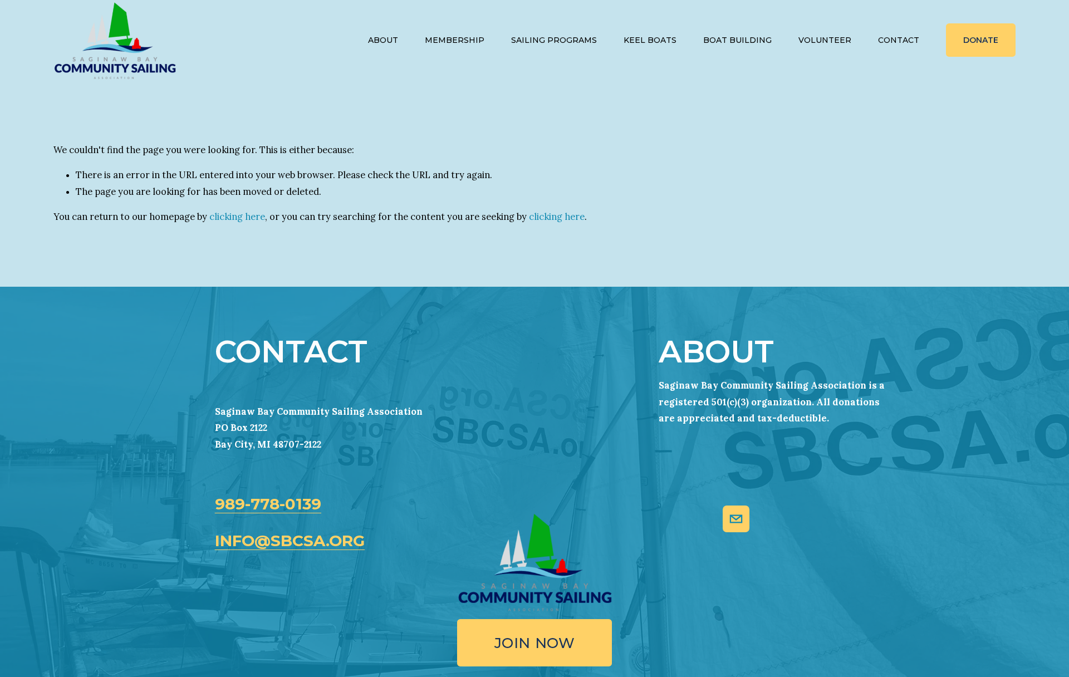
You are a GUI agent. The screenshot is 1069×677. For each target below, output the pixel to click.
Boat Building (737, 40)
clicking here (237, 216)
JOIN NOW (534, 642)
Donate (980, 40)
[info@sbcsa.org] (736, 519)
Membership (454, 40)
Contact (898, 40)
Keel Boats (650, 40)
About (383, 40)
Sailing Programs (554, 40)
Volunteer (824, 40)
